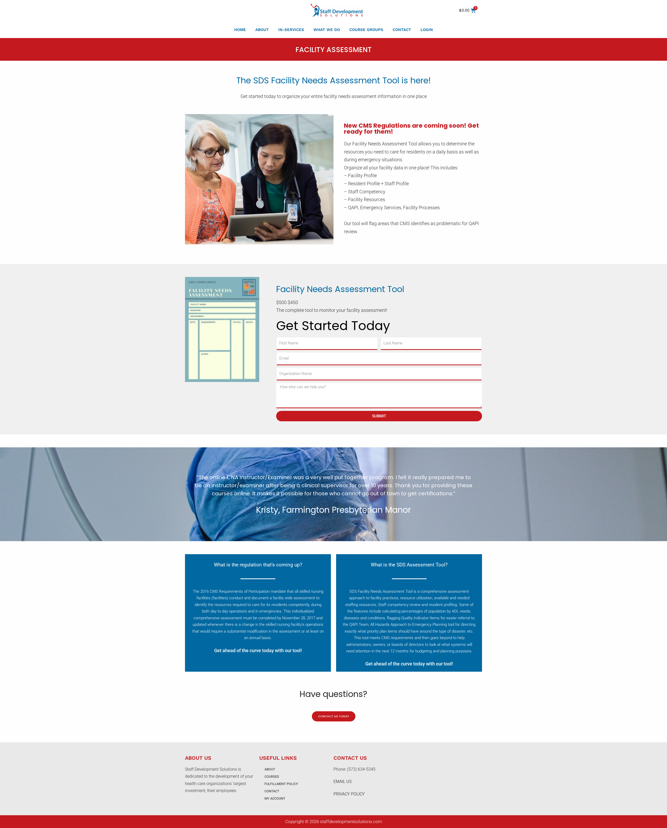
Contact (402, 29)
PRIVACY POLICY (349, 794)
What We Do (326, 29)
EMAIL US (342, 781)
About (262, 29)
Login (427, 29)
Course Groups (366, 29)
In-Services (291, 29)
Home (240, 29)
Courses (271, 776)
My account (274, 798)
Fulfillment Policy (281, 784)
